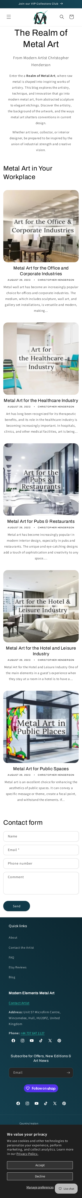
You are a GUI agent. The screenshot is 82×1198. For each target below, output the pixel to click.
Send (17, 906)
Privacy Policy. (27, 1154)
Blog (12, 977)
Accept (40, 1165)
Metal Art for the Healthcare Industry (41, 400)
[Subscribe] (68, 1073)
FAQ (11, 957)
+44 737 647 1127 (33, 1033)
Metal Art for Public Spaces (41, 768)
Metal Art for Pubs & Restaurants (41, 521)
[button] (9, 17)
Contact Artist (19, 1003)
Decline (40, 1176)
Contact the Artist (21, 948)
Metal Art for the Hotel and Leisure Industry (41, 651)
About (13, 937)
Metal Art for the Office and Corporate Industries (41, 271)
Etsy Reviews (17, 967)
